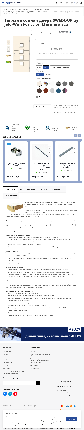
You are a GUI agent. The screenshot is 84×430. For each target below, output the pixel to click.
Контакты (6, 354)
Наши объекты (8, 363)
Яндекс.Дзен (15, 394)
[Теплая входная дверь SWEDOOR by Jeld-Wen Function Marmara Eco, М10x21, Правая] (21, 54)
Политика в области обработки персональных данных (13, 372)
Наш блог (6, 360)
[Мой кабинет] (61, 3)
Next (79, 135)
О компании (7, 351)
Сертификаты (34, 368)
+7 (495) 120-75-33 (66, 382)
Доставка (33, 351)
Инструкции (34, 365)
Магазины (6, 368)
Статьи (5, 365)
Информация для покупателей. (66, 428)
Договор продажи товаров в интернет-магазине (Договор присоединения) (39, 360)
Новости (6, 357)
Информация (35, 348)
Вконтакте (5, 394)
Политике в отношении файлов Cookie (37, 425)
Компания (7, 348)
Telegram (10, 394)
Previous (76, 135)
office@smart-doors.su (67, 386)
